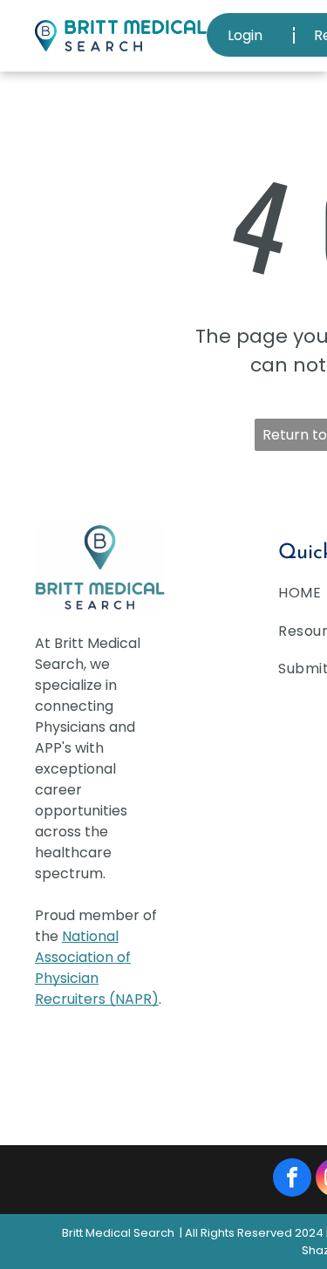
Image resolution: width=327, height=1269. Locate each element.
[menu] (300, 26)
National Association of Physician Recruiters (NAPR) (97, 967)
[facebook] (292, 1179)
